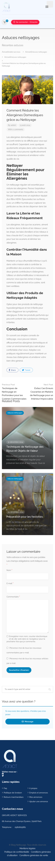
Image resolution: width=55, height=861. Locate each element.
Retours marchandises (13, 797)
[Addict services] (6, 6)
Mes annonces (35, 797)
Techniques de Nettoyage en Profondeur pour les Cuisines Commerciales (14, 391)
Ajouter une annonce (38, 801)
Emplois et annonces (38, 793)
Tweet (27, 370)
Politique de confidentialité (16, 852)
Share (13, 370)
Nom (9, 570)
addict (13, 125)
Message (28, 721)
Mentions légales (27, 848)
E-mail (10, 583)
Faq (5, 788)
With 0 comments (15, 129)
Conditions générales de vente (33, 855)
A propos (33, 788)
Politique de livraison (13, 793)
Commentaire (13, 596)
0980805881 (20, 827)
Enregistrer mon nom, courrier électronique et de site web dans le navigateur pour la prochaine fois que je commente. (27, 639)
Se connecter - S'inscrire (26, 22)
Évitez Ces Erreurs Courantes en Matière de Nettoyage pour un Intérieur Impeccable (41, 391)
